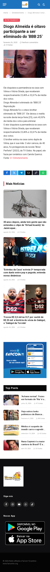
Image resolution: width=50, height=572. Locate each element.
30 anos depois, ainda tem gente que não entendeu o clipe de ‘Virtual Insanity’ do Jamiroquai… (24, 225)
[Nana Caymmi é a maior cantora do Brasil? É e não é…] (11, 445)
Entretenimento (12, 20)
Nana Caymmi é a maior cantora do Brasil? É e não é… (33, 444)
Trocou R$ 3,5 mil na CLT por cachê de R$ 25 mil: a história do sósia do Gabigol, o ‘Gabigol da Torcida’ (24, 320)
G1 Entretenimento (19, 158)
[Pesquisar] (39, 4)
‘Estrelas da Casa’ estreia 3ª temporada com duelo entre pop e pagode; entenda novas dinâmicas (24, 272)
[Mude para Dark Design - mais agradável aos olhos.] (43, 4)
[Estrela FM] (25, 4)
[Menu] (4, 4)
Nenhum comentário (30, 42)
